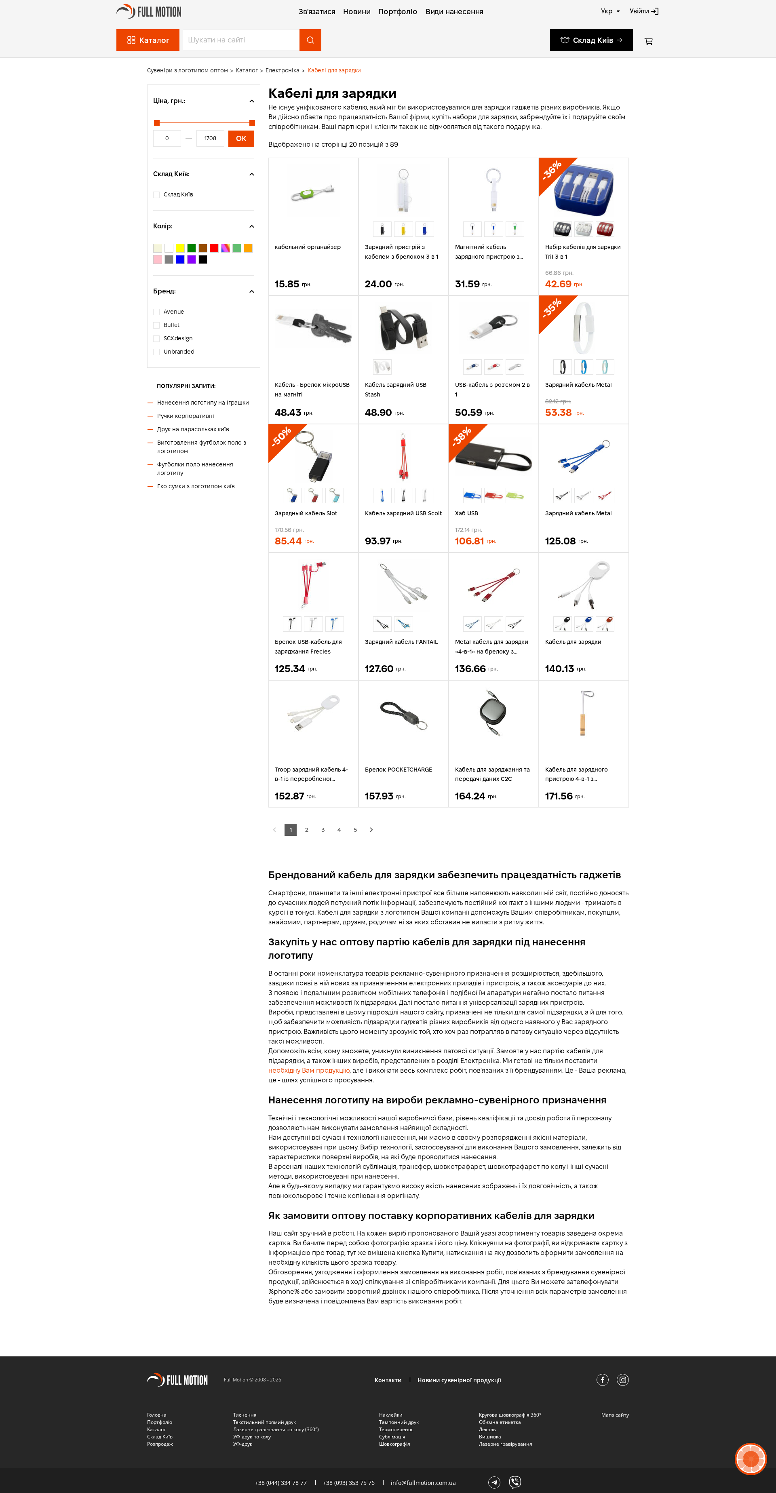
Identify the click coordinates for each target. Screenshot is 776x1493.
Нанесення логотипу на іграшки (203, 402)
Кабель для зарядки (573, 642)
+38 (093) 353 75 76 (349, 1483)
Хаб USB (466, 513)
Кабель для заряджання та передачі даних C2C (492, 774)
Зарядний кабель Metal (578, 385)
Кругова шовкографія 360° (510, 1414)
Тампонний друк (399, 1422)
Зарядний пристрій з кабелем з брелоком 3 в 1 (401, 252)
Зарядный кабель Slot (306, 513)
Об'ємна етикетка (500, 1422)
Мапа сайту (615, 1414)
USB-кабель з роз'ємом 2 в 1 (492, 390)
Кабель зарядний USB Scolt (403, 513)
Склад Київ (593, 40)
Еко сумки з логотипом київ (196, 486)
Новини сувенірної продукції (459, 1380)
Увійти (639, 11)
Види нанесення (454, 11)
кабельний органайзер (308, 247)
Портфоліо (397, 11)
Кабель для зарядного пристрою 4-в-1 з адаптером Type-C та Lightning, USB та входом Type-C (580, 775)
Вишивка (490, 1436)
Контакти (388, 1380)
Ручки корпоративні (185, 416)
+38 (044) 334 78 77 (281, 1483)
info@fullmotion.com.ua (423, 1483)
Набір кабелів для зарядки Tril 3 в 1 (583, 252)
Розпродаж (160, 1443)
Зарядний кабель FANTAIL (401, 642)
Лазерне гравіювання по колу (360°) (276, 1429)
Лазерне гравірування (505, 1443)
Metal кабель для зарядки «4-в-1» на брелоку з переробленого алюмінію (492, 648)
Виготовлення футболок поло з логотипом (201, 446)
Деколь (487, 1429)
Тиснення (245, 1414)
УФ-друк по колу (252, 1436)
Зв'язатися (317, 11)
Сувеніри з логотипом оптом (187, 70)
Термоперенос (396, 1429)
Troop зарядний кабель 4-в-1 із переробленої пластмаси (311, 775)
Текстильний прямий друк (264, 1422)
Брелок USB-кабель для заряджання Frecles (308, 647)
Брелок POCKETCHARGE (398, 769)
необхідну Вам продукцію (309, 1070)
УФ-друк (242, 1443)
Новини (356, 11)
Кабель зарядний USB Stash (395, 390)
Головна (157, 1414)
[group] (382, 229)
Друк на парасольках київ (193, 429)
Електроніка (282, 70)
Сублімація (392, 1436)
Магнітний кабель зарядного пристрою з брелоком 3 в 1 (487, 253)
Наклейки (391, 1414)
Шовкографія (394, 1443)
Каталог (246, 70)
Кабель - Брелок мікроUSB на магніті (312, 390)
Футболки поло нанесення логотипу (195, 468)
